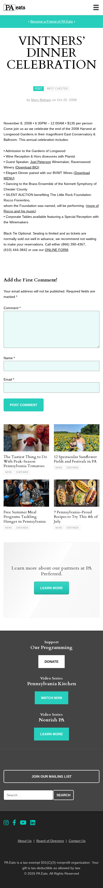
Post (38, 89)
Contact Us (77, 841)
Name (9, 358)
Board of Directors (50, 841)
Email (9, 379)
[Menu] (96, 7)
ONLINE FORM (56, 250)
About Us (25, 841)
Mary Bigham (41, 100)
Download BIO (27, 167)
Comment (12, 308)
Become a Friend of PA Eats (51, 21)
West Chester (57, 89)
